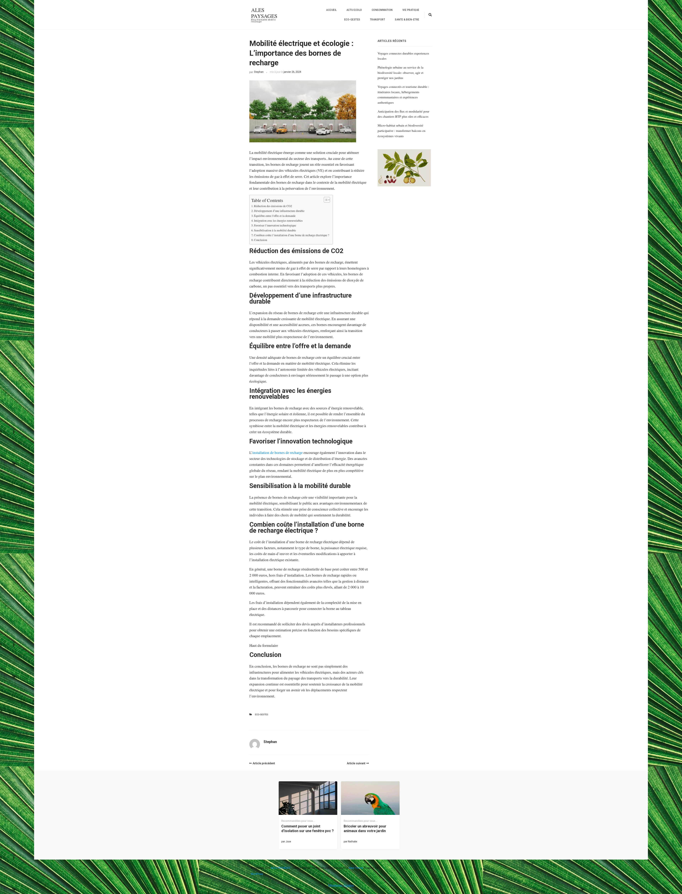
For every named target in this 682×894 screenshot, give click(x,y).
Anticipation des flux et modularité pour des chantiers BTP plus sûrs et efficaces (403, 114)
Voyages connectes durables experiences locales (403, 56)
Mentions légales (341, 885)
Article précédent (264, 763)
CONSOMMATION (382, 10)
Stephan (259, 71)
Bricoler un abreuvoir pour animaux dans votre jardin (365, 828)
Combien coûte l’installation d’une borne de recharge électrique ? (291, 235)
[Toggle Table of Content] (325, 200)
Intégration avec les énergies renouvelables (279, 221)
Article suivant (356, 763)
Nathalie (352, 841)
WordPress (257, 874)
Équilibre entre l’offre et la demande (275, 216)
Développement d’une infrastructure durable (279, 211)
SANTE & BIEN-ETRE (407, 19)
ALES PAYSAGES (264, 12)
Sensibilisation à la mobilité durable (275, 230)
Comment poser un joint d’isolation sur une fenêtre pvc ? (307, 828)
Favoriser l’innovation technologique (275, 225)
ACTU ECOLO (354, 10)
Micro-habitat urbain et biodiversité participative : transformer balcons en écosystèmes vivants (401, 130)
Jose (288, 841)
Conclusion (261, 240)
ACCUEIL (331, 10)
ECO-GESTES (352, 19)
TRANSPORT (377, 19)
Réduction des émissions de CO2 (273, 206)
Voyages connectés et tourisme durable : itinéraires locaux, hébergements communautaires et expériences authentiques (403, 94)
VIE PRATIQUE (410, 10)
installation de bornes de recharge (277, 452)
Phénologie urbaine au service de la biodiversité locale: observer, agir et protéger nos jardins (400, 72)
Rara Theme (356, 867)
